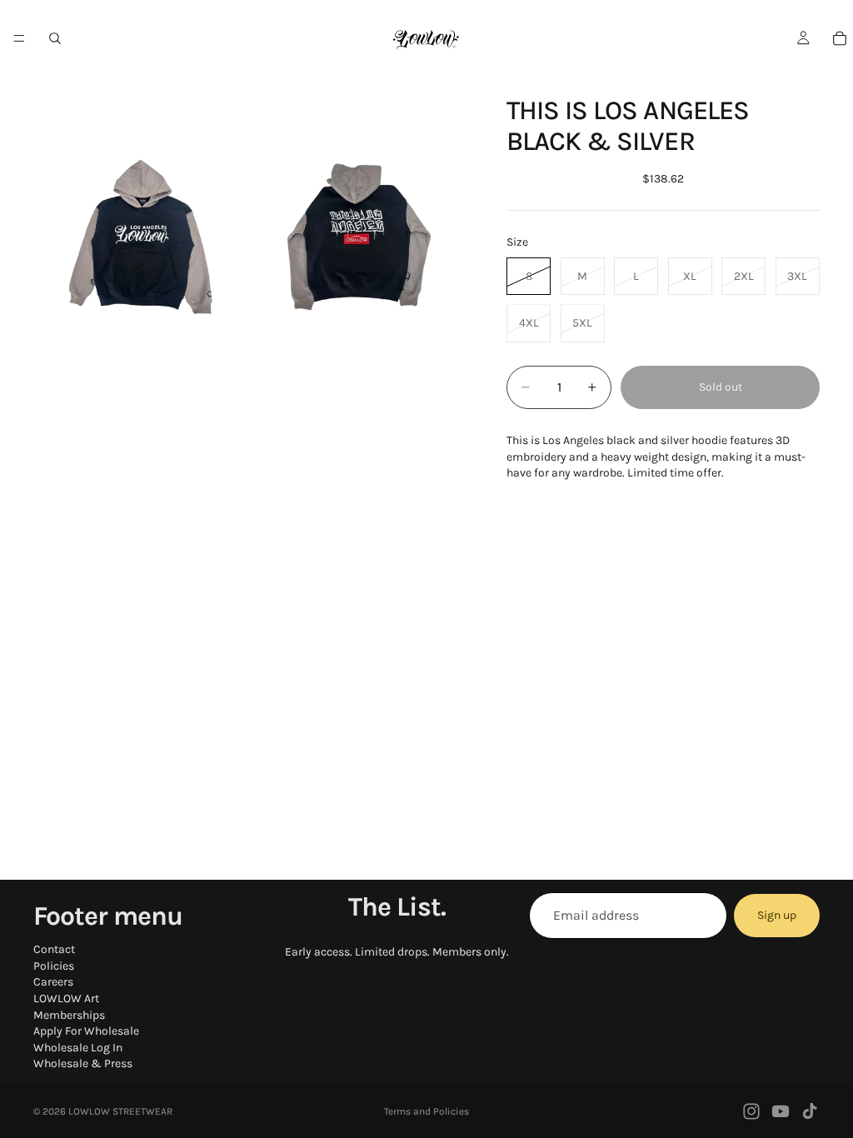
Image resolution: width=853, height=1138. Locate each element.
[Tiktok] (810, 1111)
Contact (54, 949)
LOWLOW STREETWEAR (120, 1111)
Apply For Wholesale (86, 1031)
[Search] (55, 38)
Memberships (69, 1015)
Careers (53, 982)
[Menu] (19, 38)
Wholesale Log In (77, 1048)
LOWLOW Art (66, 998)
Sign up (776, 915)
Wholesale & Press (82, 1063)
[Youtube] (781, 1111)
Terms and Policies (426, 1111)
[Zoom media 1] (140, 237)
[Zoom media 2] (359, 237)
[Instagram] (751, 1111)
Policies (53, 966)
